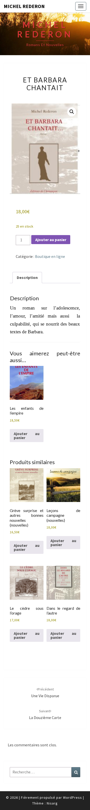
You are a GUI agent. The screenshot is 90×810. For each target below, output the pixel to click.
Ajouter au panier (50, 239)
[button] (71, 111)
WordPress (72, 797)
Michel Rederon (24, 6)
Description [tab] (27, 277)
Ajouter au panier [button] (27, 435)
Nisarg (52, 803)
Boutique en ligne (50, 256)
